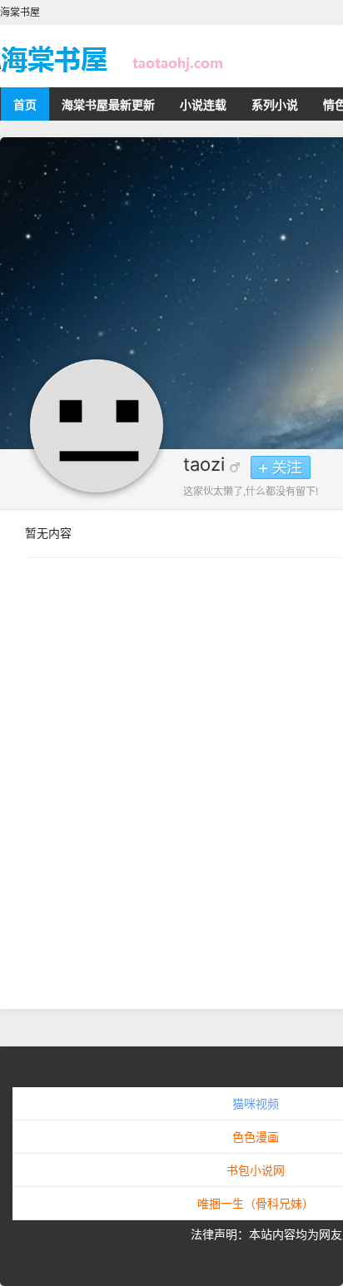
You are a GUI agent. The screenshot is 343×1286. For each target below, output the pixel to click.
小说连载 (203, 104)
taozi (204, 464)
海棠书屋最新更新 (108, 104)
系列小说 (274, 104)
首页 (25, 104)
